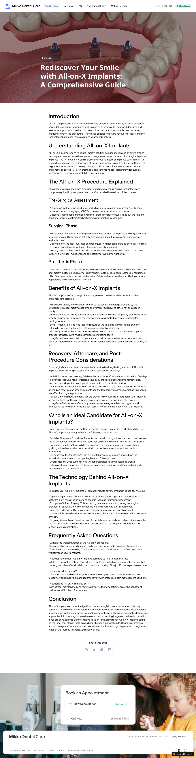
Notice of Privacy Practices (80, 750)
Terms (61, 750)
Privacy (50, 750)
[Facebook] (179, 750)
